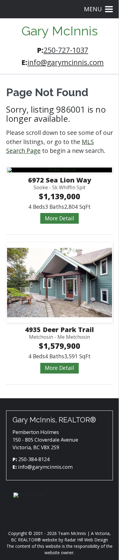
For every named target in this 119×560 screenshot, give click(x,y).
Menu (93, 9)
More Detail (59, 218)
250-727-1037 (66, 50)
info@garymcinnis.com (65, 62)
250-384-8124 (33, 459)
